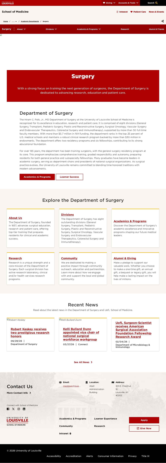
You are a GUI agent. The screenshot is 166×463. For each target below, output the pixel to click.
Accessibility (54, 456)
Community (66, 426)
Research (99, 426)
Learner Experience (105, 418)
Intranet (63, 433)
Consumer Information (110, 456)
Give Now (145, 428)
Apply (144, 420)
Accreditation (73, 456)
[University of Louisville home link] (8, 3)
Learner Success (69, 177)
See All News (82, 362)
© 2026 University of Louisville (24, 450)
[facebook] (8, 409)
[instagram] (18, 409)
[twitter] (13, 409)
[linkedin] (24, 409)
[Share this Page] (162, 21)
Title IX (145, 456)
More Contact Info (18, 393)
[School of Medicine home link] (18, 421)
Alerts (89, 456)
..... (13, 21)
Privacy (132, 456)
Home (5, 21)
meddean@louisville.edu (72, 386)
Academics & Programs (37, 177)
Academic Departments (30, 21)
